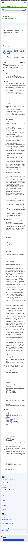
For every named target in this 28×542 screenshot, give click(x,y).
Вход (20, 2)
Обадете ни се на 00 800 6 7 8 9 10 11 (6, 519)
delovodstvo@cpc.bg (12, 436)
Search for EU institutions (5, 530)
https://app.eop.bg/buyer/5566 (14, 422)
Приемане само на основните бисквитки (18, 540)
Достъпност (3, 495)
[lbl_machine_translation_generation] (10, 56)
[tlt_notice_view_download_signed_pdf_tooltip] (3, 45)
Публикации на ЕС (4, 509)
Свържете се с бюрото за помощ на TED (7, 485)
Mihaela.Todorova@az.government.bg (12, 36)
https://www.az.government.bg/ (13, 421)
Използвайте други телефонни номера (6, 520)
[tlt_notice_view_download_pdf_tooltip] (3, 51)
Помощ (3, 484)
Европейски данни (4, 505)
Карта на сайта (3, 500)
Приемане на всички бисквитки (7, 540)
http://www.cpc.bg (12, 439)
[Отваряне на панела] (2, 21)
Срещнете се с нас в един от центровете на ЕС (7, 523)
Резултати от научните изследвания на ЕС (7, 506)
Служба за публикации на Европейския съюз (7, 479)
